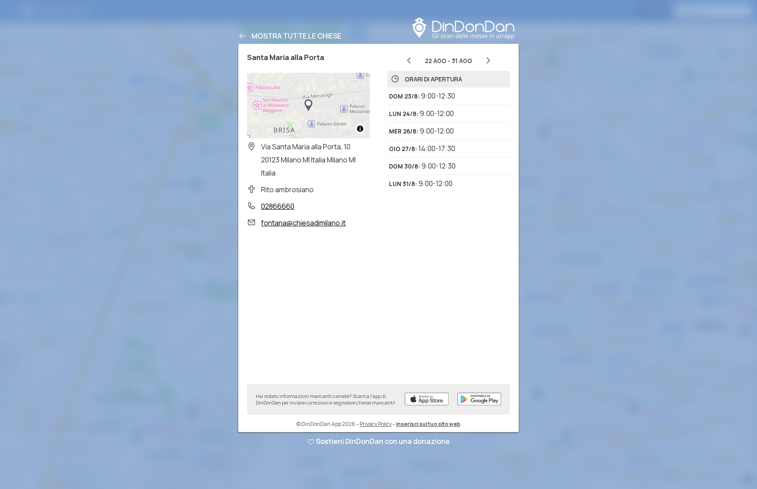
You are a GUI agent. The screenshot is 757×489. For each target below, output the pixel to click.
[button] (308, 105)
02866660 (277, 206)
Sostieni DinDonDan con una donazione (383, 441)
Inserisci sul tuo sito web (428, 424)
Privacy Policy (376, 424)
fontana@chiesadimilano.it (303, 223)
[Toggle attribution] (360, 128)
